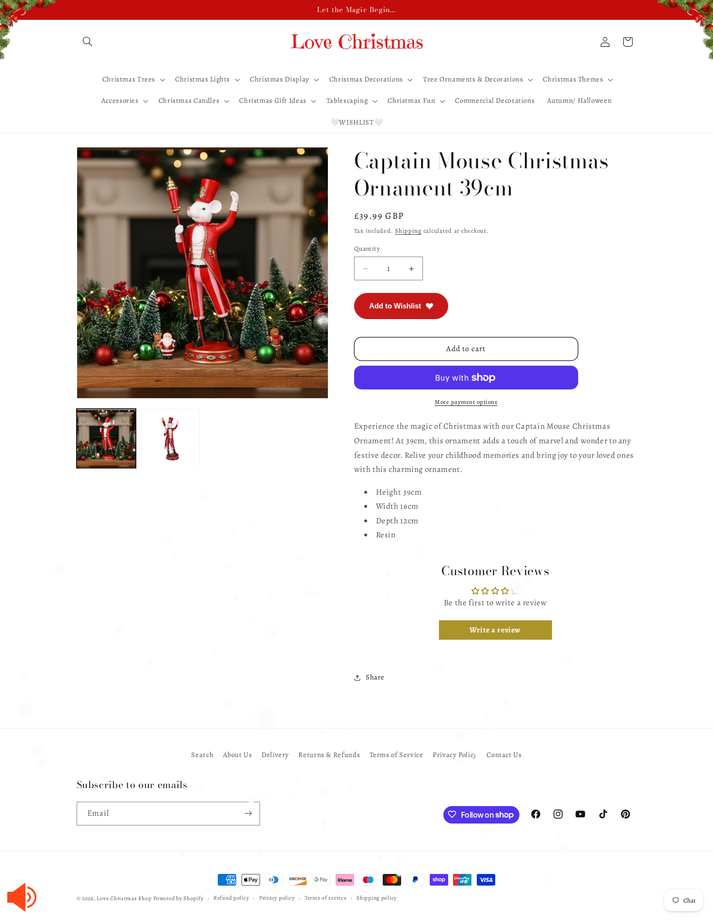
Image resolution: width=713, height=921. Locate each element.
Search (202, 754)
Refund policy (231, 898)
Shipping (408, 230)
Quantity (367, 248)
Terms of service (326, 898)
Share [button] (375, 677)
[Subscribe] (248, 813)
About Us (237, 754)
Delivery (275, 754)
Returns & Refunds (329, 754)
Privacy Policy (455, 754)
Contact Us (503, 754)
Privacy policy (276, 898)
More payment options (466, 402)
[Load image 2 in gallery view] (170, 439)
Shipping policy (376, 898)
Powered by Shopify (178, 898)
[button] (88, 42)
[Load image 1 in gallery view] (106, 439)
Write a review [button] (495, 630)
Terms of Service (396, 754)
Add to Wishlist (395, 306)
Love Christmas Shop (124, 898)
